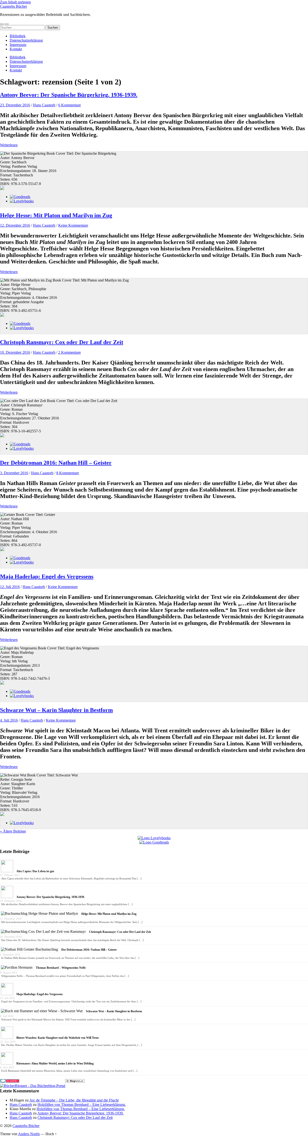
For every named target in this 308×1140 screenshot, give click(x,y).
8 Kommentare (67, 473)
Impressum (18, 45)
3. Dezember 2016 (14, 473)
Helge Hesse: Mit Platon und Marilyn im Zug (56, 215)
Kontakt (16, 49)
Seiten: (6, 179)
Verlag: (6, 166)
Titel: (70, 153)
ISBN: (5, 184)
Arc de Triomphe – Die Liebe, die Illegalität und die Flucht (74, 1100)
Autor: (5, 158)
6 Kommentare (69, 105)
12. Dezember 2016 (15, 225)
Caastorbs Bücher (13, 6)
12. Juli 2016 (10, 587)
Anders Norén (29, 1134)
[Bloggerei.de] (9, 1081)
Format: (6, 175)
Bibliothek (18, 36)
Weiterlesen (9, 145)
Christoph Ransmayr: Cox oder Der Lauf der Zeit (61, 342)
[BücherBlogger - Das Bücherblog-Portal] (32, 1086)
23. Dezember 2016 (15, 105)
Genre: (6, 162)
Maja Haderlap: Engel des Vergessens (46, 576)
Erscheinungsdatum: (16, 171)
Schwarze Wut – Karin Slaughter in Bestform (56, 710)
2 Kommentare (69, 352)
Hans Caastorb (44, 105)
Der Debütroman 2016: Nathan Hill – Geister (56, 463)
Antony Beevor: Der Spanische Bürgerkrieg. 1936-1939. (68, 95)
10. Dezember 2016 (15, 352)
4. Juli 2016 (9, 720)
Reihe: (5, 779)
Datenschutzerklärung (26, 40)
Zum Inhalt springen (15, 2)
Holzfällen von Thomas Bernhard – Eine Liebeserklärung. (82, 1104)
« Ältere (13, 831)
